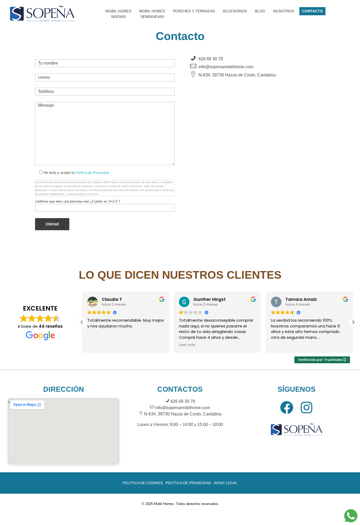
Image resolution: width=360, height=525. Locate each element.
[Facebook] (287, 407)
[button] (353, 322)
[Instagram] (306, 407)
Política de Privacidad (92, 173)
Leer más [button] (187, 345)
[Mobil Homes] (42, 13)
